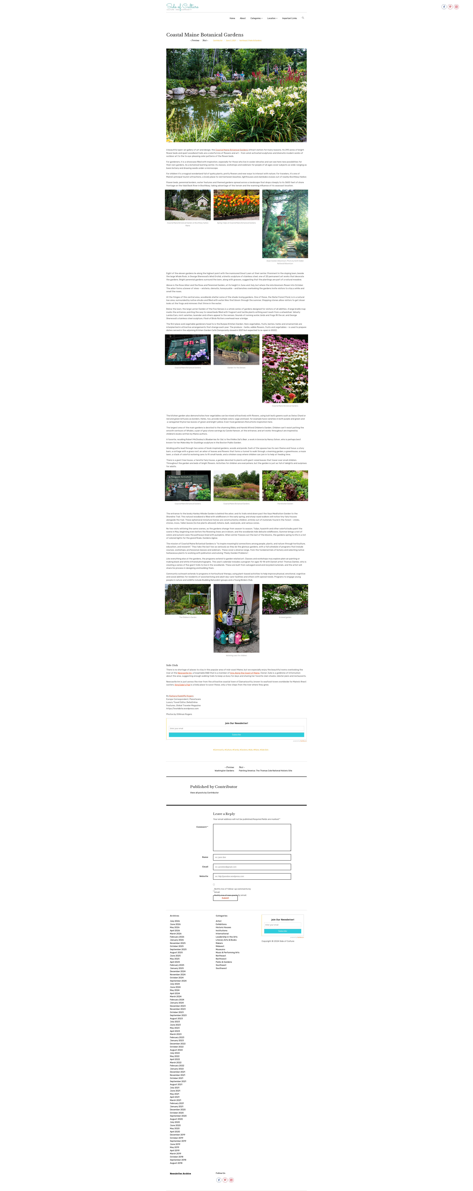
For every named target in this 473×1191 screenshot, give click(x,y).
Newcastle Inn (185, 673)
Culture (229, 750)
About (243, 18)
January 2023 (177, 1040)
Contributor (217, 41)
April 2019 (174, 1150)
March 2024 (175, 996)
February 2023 (177, 1037)
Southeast (221, 965)
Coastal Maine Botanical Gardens (231, 150)
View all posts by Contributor (204, 792)
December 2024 (178, 971)
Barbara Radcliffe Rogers (181, 696)
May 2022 (174, 1056)
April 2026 (175, 930)
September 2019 (178, 1141)
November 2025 (178, 943)
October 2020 (177, 1113)
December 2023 (178, 1006)
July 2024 (175, 984)
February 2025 (177, 965)
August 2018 (176, 1163)
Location (271, 18)
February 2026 (177, 937)
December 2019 (177, 1134)
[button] (303, 18)
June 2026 (175, 924)
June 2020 (175, 1125)
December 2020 (178, 1109)
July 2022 (175, 1053)
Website (203, 876)
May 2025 (174, 959)
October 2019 (176, 1138)
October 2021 (176, 1078)
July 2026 (175, 921)
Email (205, 866)
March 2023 (175, 1034)
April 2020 (175, 1131)
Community (219, 750)
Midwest (220, 946)
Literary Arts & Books (226, 940)
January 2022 (177, 1069)
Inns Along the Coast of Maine (245, 673)
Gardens (244, 750)
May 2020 (175, 1128)
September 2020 (178, 1116)
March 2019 (175, 1153)
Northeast (243, 41)
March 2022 (175, 1062)
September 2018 (178, 1160)
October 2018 (176, 1157)
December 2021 (177, 1072)
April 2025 (175, 962)
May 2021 (174, 1094)
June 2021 (175, 1090)
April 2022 (175, 1059)
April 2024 (175, 993)
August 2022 (176, 1050)
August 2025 (176, 952)
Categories (256, 18)
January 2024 (177, 1002)
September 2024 (178, 981)
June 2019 (175, 1144)
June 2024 (175, 987)
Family (236, 750)
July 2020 (175, 1122)
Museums (220, 949)
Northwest (221, 959)
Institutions (221, 930)
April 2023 (175, 1031)
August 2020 (176, 1119)
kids (251, 750)
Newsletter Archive (180, 1173)
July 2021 (174, 1087)
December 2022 (178, 1043)
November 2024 (178, 974)
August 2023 (176, 1018)
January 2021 (176, 1106)
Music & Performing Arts (227, 952)
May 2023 (174, 1028)
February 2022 (177, 1065)
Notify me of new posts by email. (230, 895)
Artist (218, 921)
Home (232, 18)
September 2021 (178, 1081)
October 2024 (177, 977)
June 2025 (175, 955)
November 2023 (178, 1009)
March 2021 (175, 1100)
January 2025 (177, 968)
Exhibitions (221, 924)
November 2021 (177, 1075)
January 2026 (177, 940)
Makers (219, 943)
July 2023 (175, 1021)
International (222, 933)
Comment (202, 827)
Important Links (289, 18)
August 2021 (176, 1084)
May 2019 (174, 1147)
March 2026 (175, 933)
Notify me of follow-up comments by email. (232, 890)
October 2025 (177, 946)
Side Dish (264, 750)
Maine (257, 750)
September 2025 (178, 949)
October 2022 (177, 1046)
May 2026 (174, 927)
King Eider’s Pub (182, 684)
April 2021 (174, 1097)
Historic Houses (223, 927)
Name (205, 857)
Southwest (221, 968)
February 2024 (177, 999)
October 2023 (177, 1012)
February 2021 (177, 1103)
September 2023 (178, 1015)
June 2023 (175, 1025)
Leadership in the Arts (226, 937)
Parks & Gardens (255, 41)
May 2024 (174, 990)
